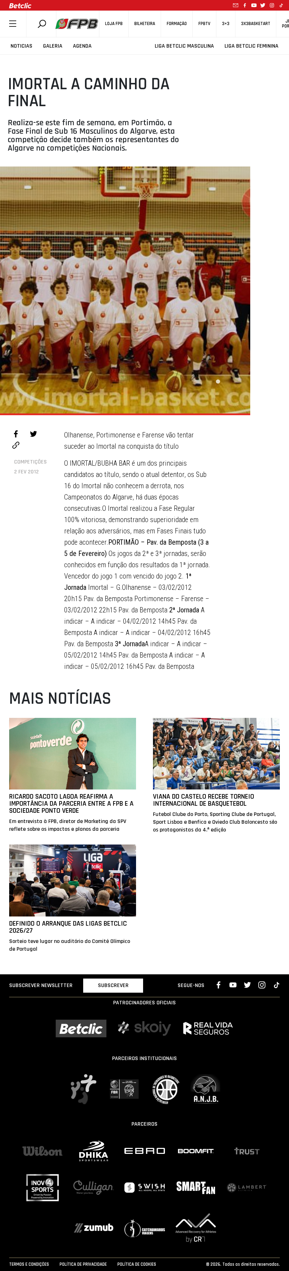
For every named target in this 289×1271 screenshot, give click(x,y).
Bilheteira (144, 24)
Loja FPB (114, 24)
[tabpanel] (125, 290)
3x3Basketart (255, 24)
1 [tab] (217, 381)
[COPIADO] (15, 446)
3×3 (225, 24)
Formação (177, 24)
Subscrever (113, 985)
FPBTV (204, 24)
